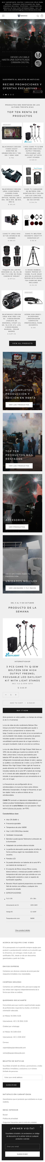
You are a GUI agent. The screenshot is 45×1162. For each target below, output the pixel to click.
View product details (22, 930)
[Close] (41, 1127)
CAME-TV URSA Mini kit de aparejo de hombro (11, 236)
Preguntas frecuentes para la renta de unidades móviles (20, 1123)
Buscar (5, 1115)
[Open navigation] (3, 16)
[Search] (38, 16)
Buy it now (22, 710)
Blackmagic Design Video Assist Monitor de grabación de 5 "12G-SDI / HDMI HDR (12, 151)
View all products (22, 343)
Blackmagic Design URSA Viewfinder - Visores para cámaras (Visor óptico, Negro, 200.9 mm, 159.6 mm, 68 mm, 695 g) (12, 195)
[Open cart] (42, 16)
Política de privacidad (10, 1118)
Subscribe (22, 1154)
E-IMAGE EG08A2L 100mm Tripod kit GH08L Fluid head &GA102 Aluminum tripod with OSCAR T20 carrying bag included (33, 276)
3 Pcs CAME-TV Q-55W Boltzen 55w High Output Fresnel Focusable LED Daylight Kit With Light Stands (22, 673)
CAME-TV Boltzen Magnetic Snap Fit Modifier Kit (33, 236)
